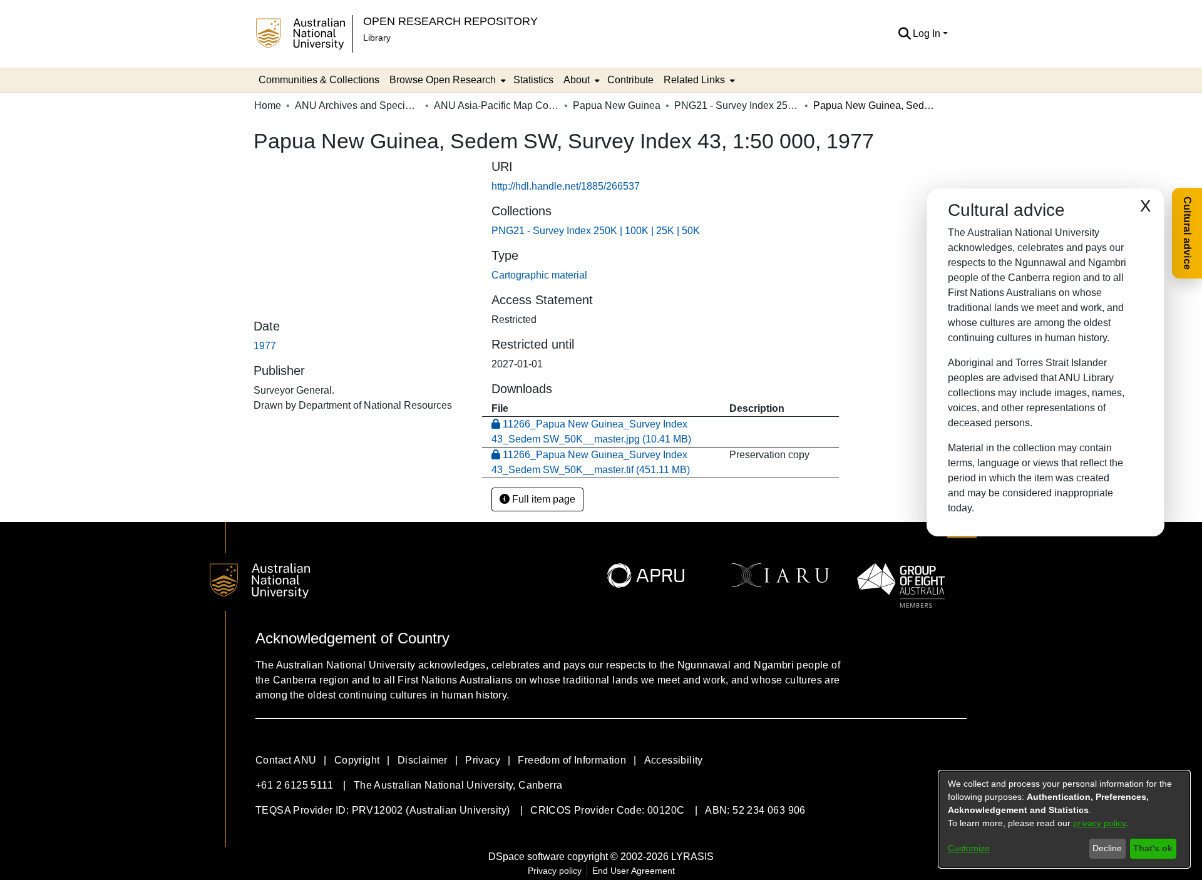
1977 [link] (265, 345)
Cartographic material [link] (539, 275)
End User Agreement (633, 871)
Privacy (482, 760)
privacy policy (1099, 823)
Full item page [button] (542, 499)
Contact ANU (285, 760)
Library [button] (377, 38)
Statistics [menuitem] (533, 79)
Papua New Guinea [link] (616, 105)
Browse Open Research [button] (442, 79)
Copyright (357, 760)
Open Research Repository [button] (450, 21)
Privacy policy (555, 871)
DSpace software (526, 856)
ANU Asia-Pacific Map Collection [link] (496, 105)
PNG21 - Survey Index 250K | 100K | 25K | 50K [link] (736, 105)
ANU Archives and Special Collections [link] (357, 105)
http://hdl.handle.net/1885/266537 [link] (565, 186)
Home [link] (267, 105)
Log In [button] (928, 33)
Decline (1107, 848)
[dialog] (1064, 819)
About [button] (576, 79)
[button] (904, 33)
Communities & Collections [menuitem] (319, 79)
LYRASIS (692, 856)
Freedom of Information (572, 760)
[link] (595, 230)
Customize (969, 848)
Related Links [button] (694, 79)
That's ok (1153, 848)
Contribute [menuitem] (630, 79)
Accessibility (673, 760)
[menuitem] (446, 80)
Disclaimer (423, 760)
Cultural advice (1187, 233)
